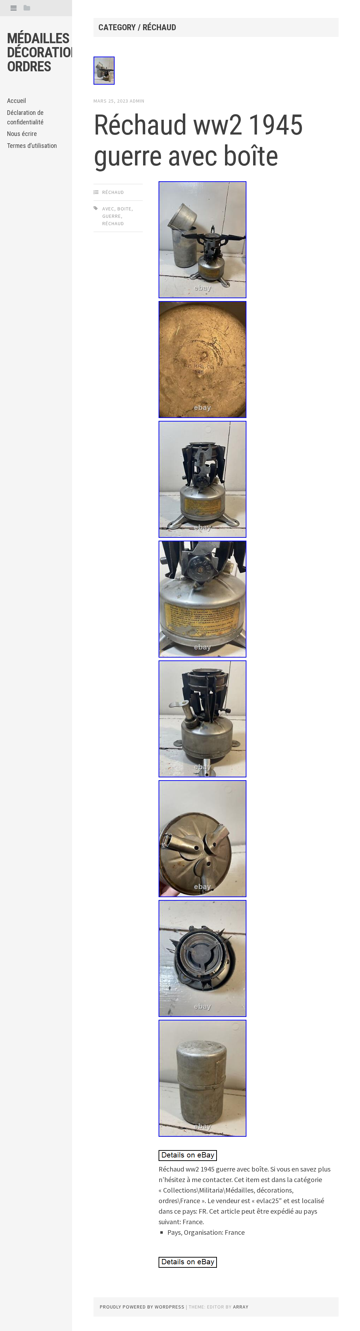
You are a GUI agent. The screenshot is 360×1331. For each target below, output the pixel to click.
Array (241, 1307)
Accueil (16, 100)
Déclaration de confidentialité (25, 117)
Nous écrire (22, 133)
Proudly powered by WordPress (142, 1307)
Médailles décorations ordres (46, 52)
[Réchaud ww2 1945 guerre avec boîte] (216, 72)
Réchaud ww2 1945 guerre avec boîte (198, 140)
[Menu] (14, 8)
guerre (111, 216)
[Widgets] (27, 8)
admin (137, 101)
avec (108, 208)
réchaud (113, 192)
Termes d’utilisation (32, 145)
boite (124, 208)
